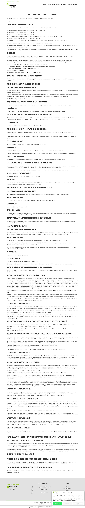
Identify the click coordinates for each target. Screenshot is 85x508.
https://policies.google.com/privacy (64, 368)
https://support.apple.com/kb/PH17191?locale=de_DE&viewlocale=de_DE (26, 72)
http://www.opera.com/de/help (18, 70)
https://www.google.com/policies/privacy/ (15, 330)
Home (67, 486)
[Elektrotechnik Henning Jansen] (12, 4)
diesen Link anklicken (49, 306)
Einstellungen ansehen (77, 503)
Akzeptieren (57, 503)
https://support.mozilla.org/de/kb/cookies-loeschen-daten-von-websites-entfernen (31, 64)
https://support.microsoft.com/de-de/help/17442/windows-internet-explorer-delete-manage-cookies (35, 66)
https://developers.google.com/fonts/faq (40, 328)
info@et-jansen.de (44, 492)
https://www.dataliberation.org (61, 372)
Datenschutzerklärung (42, 503)
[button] (82, 492)
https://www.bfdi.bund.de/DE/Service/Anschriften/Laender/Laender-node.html (62, 49)
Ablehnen (67, 503)
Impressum (67, 490)
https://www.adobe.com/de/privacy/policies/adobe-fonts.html (19, 346)
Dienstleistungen (67, 488)
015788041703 (44, 489)
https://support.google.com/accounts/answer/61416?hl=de (27, 68)
